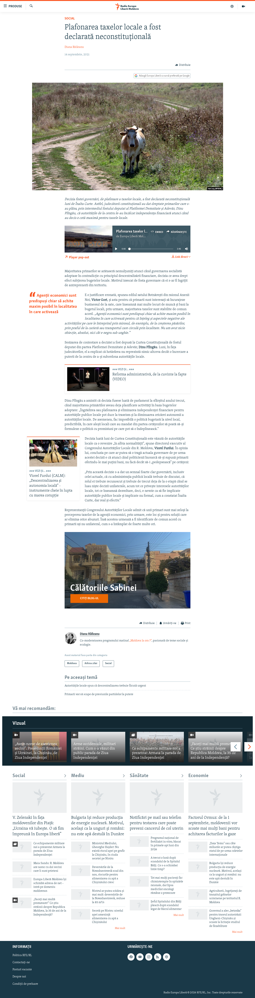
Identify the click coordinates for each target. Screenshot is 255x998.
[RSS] (157, 956)
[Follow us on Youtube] (139, 956)
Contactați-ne (21, 962)
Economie (198, 775)
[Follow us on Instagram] (148, 956)
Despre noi (19, 976)
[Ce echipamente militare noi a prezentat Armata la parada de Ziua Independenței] (157, 747)
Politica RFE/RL (22, 955)
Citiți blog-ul (89, 598)
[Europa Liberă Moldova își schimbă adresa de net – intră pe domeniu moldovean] (22, 883)
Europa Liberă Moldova (134, 236)
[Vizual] (243, 6)
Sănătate (139, 775)
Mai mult (120, 928)
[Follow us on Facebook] (131, 956)
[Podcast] (232, 6)
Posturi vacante (22, 969)
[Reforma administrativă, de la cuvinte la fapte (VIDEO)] (88, 379)
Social (70, 18)
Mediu (77, 775)
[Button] (182, 65)
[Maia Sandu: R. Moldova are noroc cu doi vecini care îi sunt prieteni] (22, 866)
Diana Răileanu (74, 47)
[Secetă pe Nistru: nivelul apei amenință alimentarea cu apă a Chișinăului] (80, 914)
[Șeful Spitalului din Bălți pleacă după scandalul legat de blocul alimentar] (139, 905)
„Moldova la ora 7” (140, 640)
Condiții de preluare (25, 983)
